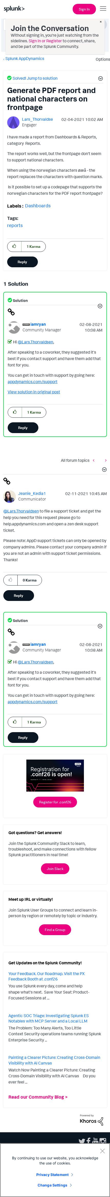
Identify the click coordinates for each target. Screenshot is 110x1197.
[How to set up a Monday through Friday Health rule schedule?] (95, 460)
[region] (55, 1170)
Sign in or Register (45, 40)
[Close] (102, 1150)
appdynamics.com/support (33, 381)
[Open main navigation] (103, 8)
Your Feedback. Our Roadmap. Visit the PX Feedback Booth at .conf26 (46, 976)
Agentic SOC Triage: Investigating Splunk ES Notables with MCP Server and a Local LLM (48, 1018)
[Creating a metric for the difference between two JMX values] (104, 460)
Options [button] (101, 59)
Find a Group (55, 929)
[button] (99, 79)
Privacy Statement (52, 1174)
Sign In (84, 9)
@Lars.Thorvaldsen (35, 341)
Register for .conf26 (55, 802)
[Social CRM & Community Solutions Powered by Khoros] (91, 1119)
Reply (22, 262)
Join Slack (55, 868)
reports (15, 225)
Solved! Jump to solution (35, 78)
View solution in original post (34, 391)
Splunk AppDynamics (24, 58)
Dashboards (38, 205)
